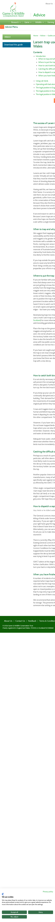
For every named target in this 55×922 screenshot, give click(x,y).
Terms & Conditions (38, 620)
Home (35, 35)
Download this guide (13, 44)
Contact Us (16, 620)
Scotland (36, 320)
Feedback (25, 620)
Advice (7, 37)
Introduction (41, 56)
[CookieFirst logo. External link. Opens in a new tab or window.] (3, 894)
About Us (49, 3)
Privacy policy (48, 892)
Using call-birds (42, 81)
